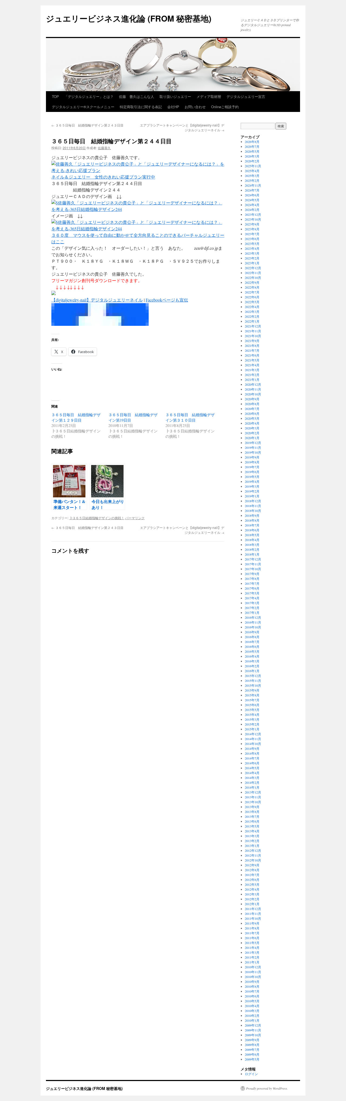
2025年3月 (252, 175)
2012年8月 (252, 870)
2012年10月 (253, 860)
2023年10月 (253, 219)
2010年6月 (252, 996)
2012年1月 (252, 904)
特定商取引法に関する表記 (141, 106)
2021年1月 (252, 379)
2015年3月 (252, 719)
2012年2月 (252, 899)
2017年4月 (252, 598)
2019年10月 (253, 452)
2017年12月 (253, 559)
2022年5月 (252, 302)
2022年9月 (252, 282)
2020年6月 (252, 413)
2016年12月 (253, 617)
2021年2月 (252, 374)
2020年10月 (253, 394)
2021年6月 (252, 355)
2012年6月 (252, 879)
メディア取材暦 (209, 96)
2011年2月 (252, 957)
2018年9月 (252, 515)
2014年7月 (252, 758)
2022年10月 (253, 277)
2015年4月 (252, 714)
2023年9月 (252, 224)
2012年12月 (253, 850)
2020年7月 (252, 408)
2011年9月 (252, 923)
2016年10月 (253, 627)
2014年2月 (252, 782)
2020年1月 (252, 438)
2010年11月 (253, 972)
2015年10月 (253, 685)
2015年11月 (253, 680)
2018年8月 (252, 520)
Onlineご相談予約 (225, 106)
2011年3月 (252, 952)
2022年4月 (252, 307)
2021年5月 (252, 360)
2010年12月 (253, 967)
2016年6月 (252, 646)
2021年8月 (252, 345)
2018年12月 (253, 501)
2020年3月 (252, 428)
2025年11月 (253, 166)
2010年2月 (252, 1015)
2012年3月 (252, 894)
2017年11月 (253, 564)
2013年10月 (253, 802)
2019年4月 (252, 481)
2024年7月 (252, 190)
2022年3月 (252, 311)
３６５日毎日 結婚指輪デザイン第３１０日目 (190, 417)
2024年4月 (252, 205)
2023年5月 (252, 243)
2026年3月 (252, 156)
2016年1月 (252, 671)
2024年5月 (252, 200)
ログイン (251, 1074)
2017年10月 (253, 569)
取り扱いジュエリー (175, 96)
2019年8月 (252, 462)
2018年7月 (252, 525)
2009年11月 (253, 1030)
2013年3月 (252, 836)
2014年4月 (252, 773)
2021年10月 (253, 336)
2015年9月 (252, 690)
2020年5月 (252, 418)
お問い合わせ (195, 106)
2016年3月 (252, 661)
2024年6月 (252, 195)
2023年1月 (252, 263)
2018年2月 (252, 549)
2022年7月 (252, 292)
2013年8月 (252, 811)
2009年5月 (252, 1059)
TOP (55, 96)
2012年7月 (252, 875)
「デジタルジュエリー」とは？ (89, 96)
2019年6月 (252, 472)
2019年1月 (252, 496)
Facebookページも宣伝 (167, 300)
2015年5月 (252, 709)
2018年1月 (252, 554)
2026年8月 (252, 141)
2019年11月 (253, 447)
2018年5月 (252, 535)
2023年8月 (252, 229)
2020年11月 (253, 389)
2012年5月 (252, 884)
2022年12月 (253, 268)
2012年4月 (252, 889)
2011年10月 (253, 918)
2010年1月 (252, 1020)
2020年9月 (252, 399)
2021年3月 (252, 370)
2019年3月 (252, 486)
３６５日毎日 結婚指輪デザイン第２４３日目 (89, 125)
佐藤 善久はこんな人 (136, 96)
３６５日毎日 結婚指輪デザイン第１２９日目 (76, 417)
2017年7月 (252, 583)
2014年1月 (252, 787)
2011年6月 (252, 938)
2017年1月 (252, 612)
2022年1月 (252, 321)
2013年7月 (252, 816)
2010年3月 (252, 1010)
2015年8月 (252, 695)
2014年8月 (252, 753)
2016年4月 (252, 656)
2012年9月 (252, 865)
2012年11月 (253, 855)
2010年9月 (252, 981)
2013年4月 (252, 831)
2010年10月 (253, 977)
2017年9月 (252, 574)
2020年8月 (252, 404)
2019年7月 (252, 467)
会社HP (173, 106)
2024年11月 (253, 185)
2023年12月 (253, 214)
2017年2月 (252, 608)
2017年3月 (252, 603)
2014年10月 (253, 743)
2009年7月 (252, 1049)
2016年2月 (252, 666)
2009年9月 (252, 1040)
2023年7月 (252, 234)
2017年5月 (252, 593)
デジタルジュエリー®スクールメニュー (83, 106)
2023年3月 (252, 253)
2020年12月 (253, 384)
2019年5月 (252, 476)
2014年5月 (252, 768)
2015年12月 (253, 675)
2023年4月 (252, 248)
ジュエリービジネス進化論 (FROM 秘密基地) (128, 18)
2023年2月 (252, 258)
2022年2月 (252, 316)
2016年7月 (252, 642)
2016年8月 (252, 637)
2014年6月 (252, 763)
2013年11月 (253, 797)
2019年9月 (252, 457)
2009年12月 (253, 1025)
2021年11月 (253, 331)
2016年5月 (252, 651)
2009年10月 (253, 1035)
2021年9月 (252, 340)
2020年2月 (252, 433)
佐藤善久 (104, 147)
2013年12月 (253, 792)
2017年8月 (252, 578)
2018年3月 (252, 544)
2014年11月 (253, 739)
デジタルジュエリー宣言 (246, 96)
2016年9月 (252, 632)
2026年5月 (252, 151)
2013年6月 (252, 821)
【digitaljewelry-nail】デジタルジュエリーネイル (97, 300)
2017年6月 (252, 588)
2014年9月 (252, 748)
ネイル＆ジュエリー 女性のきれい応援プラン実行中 (103, 177)
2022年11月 (253, 273)
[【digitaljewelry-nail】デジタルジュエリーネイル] (100, 324)
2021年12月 (253, 326)
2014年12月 (253, 734)
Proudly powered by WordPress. (267, 1088)
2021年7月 (252, 350)
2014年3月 (252, 777)
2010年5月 (252, 1001)
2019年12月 (253, 442)
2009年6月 (252, 1054)
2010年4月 (252, 1006)
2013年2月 (252, 841)
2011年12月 (253, 909)
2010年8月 (252, 986)
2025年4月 (252, 171)
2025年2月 (252, 180)
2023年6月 (252, 239)
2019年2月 (252, 491)
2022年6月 (252, 297)
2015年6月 (252, 705)
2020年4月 (252, 423)
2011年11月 (253, 913)
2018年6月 (252, 530)
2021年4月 (252, 365)
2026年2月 (252, 161)
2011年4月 (252, 947)
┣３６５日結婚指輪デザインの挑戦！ (96, 517)
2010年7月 (252, 991)
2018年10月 (253, 510)
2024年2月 (252, 209)
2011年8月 (252, 928)
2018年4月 (252, 540)
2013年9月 (252, 807)
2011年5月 (252, 943)
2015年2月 (252, 724)
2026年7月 (252, 146)
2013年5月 (252, 826)
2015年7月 (252, 700)
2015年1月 (252, 729)
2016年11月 (253, 622)
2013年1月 (252, 845)
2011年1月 (252, 962)
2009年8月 (252, 1044)
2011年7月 (252, 933)
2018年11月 (253, 506)
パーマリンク (135, 517)
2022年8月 (252, 287)
